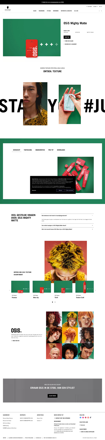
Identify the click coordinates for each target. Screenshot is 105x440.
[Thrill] (63, 290)
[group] (52, 292)
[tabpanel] (52, 173)
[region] (53, 185)
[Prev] (9, 290)
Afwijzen (60, 190)
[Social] (80, 418)
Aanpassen (34, 190)
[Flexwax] (20, 290)
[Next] (95, 290)
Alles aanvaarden (69, 190)
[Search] (101, 10)
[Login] (99, 11)
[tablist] (52, 302)
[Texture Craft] (84, 290)
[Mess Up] (42, 290)
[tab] (16, 150)
